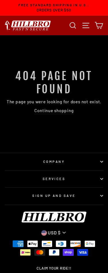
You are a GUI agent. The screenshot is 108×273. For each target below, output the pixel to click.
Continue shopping (53, 110)
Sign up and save (53, 195)
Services (54, 179)
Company (54, 161)
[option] (54, 8)
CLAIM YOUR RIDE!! (54, 268)
